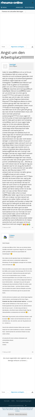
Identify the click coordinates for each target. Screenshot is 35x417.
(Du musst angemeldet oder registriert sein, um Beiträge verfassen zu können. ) (17, 359)
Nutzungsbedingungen (23, 401)
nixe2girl (13, 65)
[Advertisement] (17, 30)
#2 (32, 352)
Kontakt (7, 401)
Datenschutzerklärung (16, 405)
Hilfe (12, 401)
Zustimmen (11, 414)
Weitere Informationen (21, 414)
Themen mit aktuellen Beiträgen (12, 11)
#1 (32, 227)
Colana (12, 235)
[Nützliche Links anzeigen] (32, 47)
